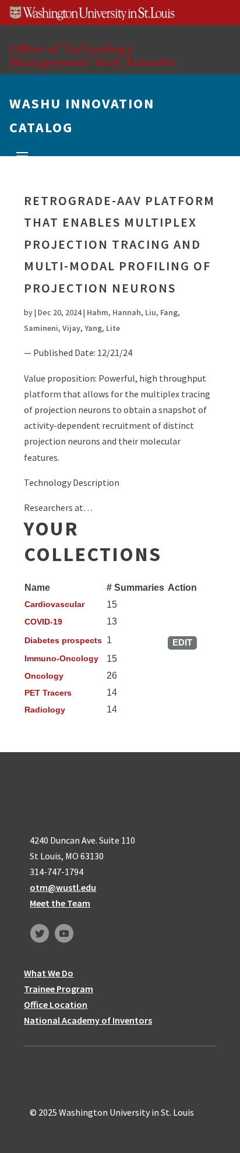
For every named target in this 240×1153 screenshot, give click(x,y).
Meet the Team (60, 903)
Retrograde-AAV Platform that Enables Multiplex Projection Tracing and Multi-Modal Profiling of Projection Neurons (119, 244)
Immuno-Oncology (61, 658)
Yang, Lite (102, 328)
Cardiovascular (54, 604)
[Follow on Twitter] (40, 933)
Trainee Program (58, 989)
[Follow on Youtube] (64, 933)
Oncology (43, 675)
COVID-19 (43, 621)
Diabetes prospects (63, 640)
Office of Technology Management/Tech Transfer (92, 55)
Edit (182, 642)
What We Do (48, 973)
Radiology (44, 709)
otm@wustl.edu (63, 887)
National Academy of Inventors (88, 1020)
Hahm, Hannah (114, 312)
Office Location (55, 1004)
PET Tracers (48, 692)
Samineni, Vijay (52, 328)
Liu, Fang (161, 312)
